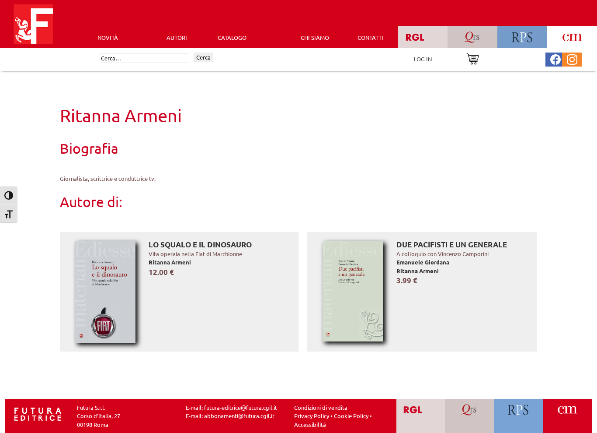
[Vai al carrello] (472, 58)
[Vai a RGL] (420, 416)
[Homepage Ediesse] (38, 413)
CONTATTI (370, 37)
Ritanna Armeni (170, 262)
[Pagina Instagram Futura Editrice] (572, 58)
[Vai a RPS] (518, 416)
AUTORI (177, 37)
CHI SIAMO (315, 37)
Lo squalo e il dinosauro (200, 244)
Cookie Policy (351, 415)
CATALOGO (232, 37)
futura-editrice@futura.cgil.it (240, 407)
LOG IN (423, 59)
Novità (107, 37)
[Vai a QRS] (469, 416)
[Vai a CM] (567, 416)
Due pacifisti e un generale (451, 244)
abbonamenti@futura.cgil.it (239, 415)
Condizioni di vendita (320, 407)
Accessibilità (310, 424)
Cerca (203, 57)
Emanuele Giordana (422, 262)
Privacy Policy (311, 415)
